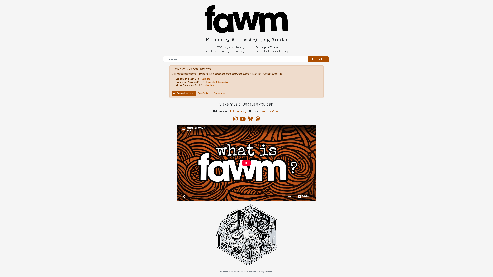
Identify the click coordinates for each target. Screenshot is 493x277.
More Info (205, 79)
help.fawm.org (238, 111)
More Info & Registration (217, 82)
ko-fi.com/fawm (271, 111)
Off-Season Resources (183, 93)
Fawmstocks (219, 93)
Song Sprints (204, 93)
